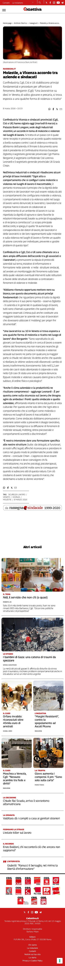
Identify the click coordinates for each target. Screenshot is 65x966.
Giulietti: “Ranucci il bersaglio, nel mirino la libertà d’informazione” (32, 867)
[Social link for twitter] (46, 3)
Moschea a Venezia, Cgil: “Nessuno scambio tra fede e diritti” (14, 778)
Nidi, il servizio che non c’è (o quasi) (25, 597)
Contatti (6, 3)
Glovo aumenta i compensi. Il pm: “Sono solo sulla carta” (48, 777)
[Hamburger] (4, 10)
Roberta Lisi (7, 602)
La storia (32, 957)
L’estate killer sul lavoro (17, 832)
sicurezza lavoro (16, 494)
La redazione (17, 3)
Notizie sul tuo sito (32, 954)
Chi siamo (32, 945)
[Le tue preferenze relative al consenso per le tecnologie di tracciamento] (60, 961)
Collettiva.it (32, 918)
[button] (49, 109)
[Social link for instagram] (54, 3)
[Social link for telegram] (62, 3)
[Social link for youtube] (58, 3)
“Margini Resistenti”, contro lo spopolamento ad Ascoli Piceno (47, 721)
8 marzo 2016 (20, 499)
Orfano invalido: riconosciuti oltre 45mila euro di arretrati (13, 721)
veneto (6, 497)
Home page (7, 23)
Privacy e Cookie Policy (32, 960)
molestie (7, 499)
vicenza (16, 497)
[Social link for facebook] (50, 3)
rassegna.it (33, 23)
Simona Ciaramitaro (10, 665)
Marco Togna (39, 785)
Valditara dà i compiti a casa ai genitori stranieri (31, 818)
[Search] (40, 3)
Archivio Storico (20, 23)
